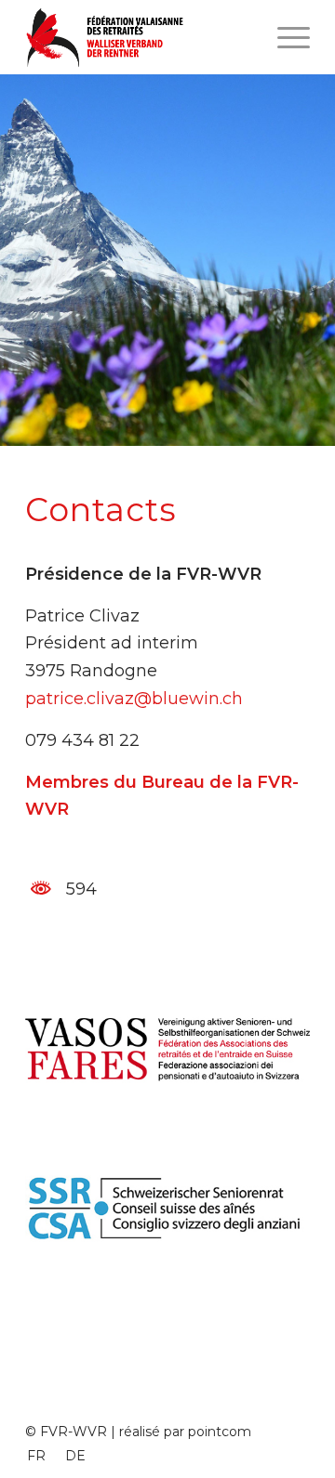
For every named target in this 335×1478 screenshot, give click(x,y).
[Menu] (284, 37)
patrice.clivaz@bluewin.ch (134, 698)
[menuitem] (36, 1455)
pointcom (219, 1431)
